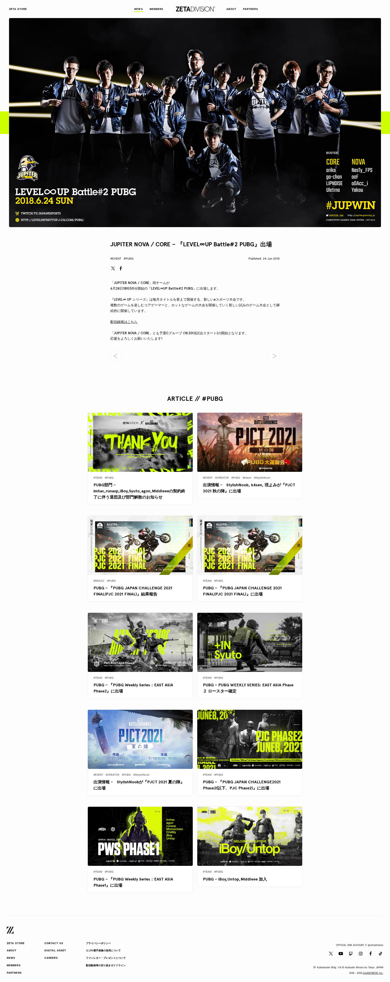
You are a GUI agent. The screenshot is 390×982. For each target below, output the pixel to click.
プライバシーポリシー (98, 943)
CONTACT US (53, 943)
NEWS (11, 958)
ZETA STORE (16, 943)
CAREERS (51, 958)
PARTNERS (14, 973)
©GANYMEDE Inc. (373, 973)
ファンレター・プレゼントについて (106, 958)
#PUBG (129, 259)
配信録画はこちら (123, 322)
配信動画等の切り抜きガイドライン (106, 965)
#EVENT (115, 259)
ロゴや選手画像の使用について (103, 951)
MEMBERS (14, 965)
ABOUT (12, 951)
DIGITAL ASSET (55, 951)
